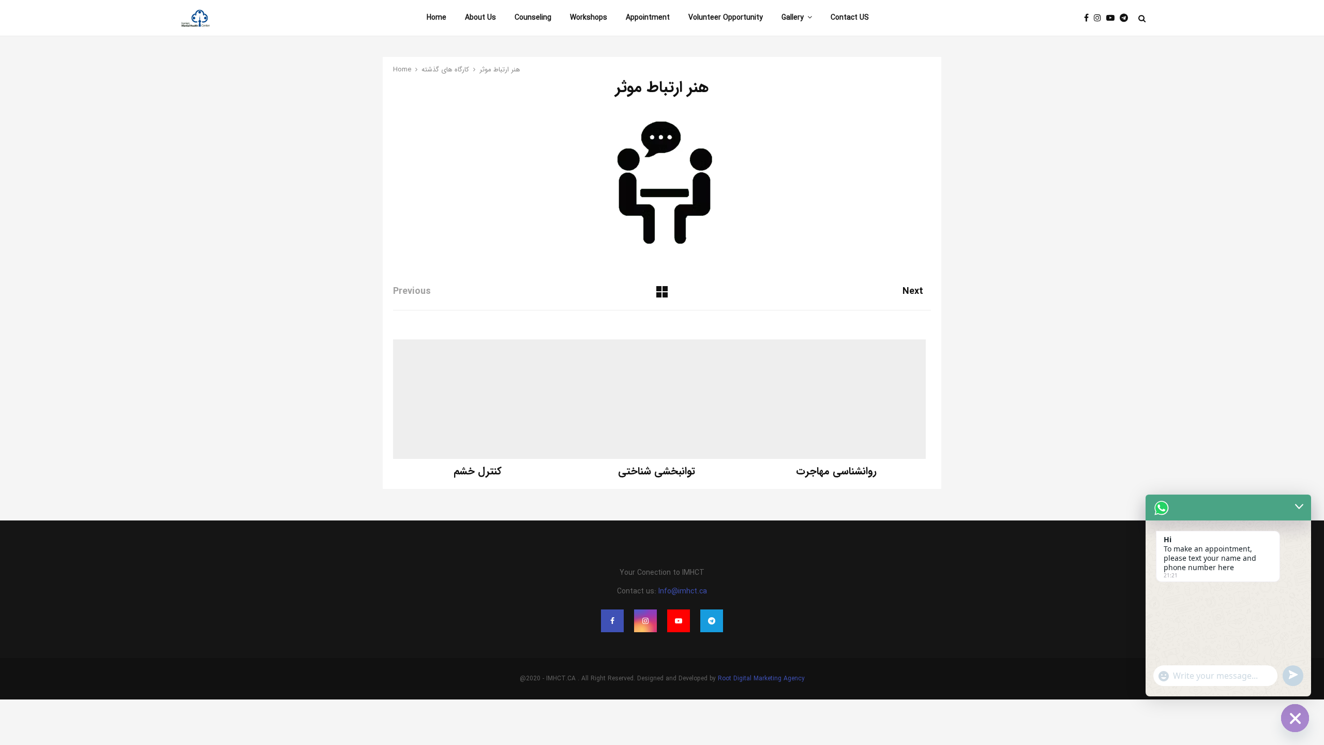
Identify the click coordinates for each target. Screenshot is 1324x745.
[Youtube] (1113, 18)
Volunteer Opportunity (725, 17)
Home (436, 17)
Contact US (850, 17)
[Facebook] (1089, 18)
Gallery (792, 17)
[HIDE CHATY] (1295, 718)
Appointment (648, 17)
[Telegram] (1126, 18)
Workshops (588, 17)
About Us (480, 17)
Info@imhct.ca (682, 591)
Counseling (533, 17)
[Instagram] (1100, 18)
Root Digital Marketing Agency (761, 678)
